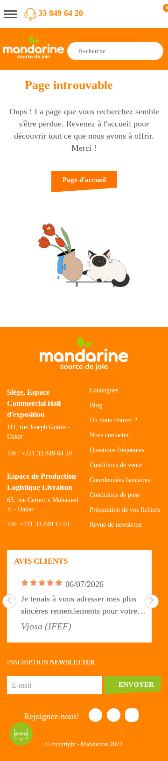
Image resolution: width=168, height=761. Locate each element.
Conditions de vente (116, 464)
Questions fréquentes (117, 450)
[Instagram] (132, 715)
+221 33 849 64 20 (46, 453)
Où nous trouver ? (113, 420)
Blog (96, 405)
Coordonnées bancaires (120, 479)
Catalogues (104, 390)
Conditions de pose (115, 494)
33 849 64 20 (60, 13)
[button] (84, 184)
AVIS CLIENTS (41, 561)
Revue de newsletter (116, 524)
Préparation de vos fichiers (125, 509)
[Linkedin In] (113, 715)
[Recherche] (155, 51)
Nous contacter (109, 435)
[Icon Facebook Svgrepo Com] (95, 715)
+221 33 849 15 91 (45, 524)
